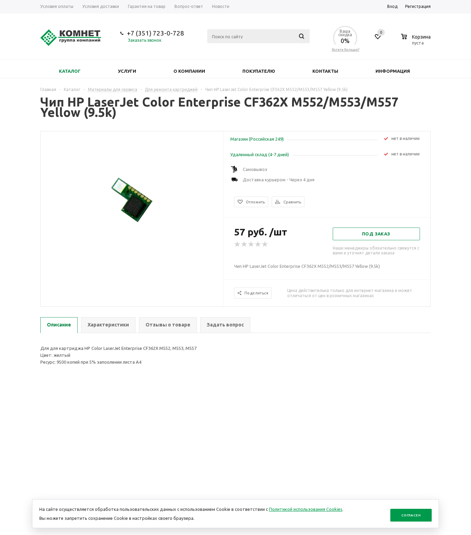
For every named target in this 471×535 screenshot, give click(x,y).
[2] (244, 244)
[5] (265, 244)
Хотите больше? (345, 49)
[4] (258, 244)
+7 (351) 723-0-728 (155, 33)
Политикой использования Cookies (305, 509)
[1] (237, 244)
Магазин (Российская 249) (257, 139)
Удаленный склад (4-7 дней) (259, 154)
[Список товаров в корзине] (417, 42)
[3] (251, 244)
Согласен (411, 515)
